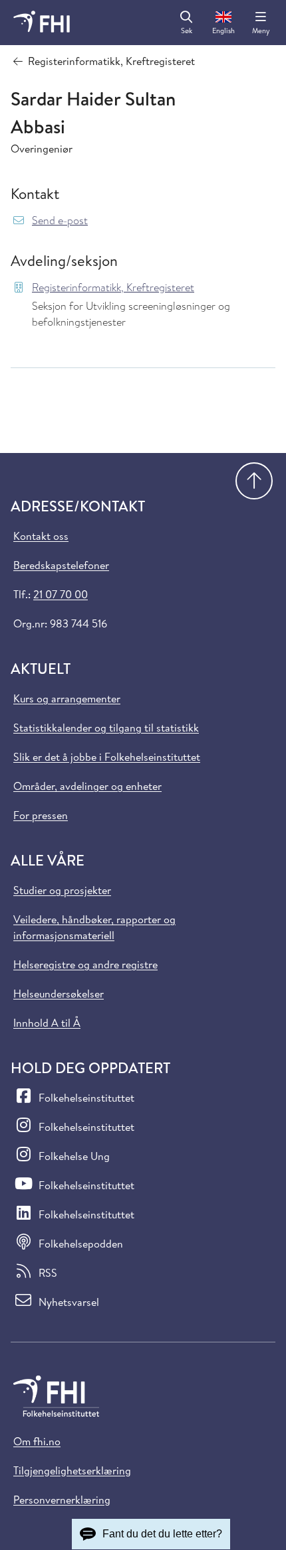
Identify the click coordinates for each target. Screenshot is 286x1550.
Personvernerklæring (61, 1499)
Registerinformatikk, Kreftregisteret (113, 287)
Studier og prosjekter (62, 890)
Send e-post (60, 220)
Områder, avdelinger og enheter (87, 786)
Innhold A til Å (46, 1022)
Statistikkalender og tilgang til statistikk (106, 727)
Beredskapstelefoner (61, 565)
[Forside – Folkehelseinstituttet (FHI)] (41, 22)
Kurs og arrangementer (66, 698)
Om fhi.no (37, 1441)
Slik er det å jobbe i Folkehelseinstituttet (106, 756)
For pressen (40, 815)
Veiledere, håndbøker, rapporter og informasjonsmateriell (94, 927)
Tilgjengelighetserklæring (72, 1470)
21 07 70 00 (60, 594)
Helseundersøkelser (58, 993)
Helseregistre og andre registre (85, 964)
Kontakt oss (41, 536)
